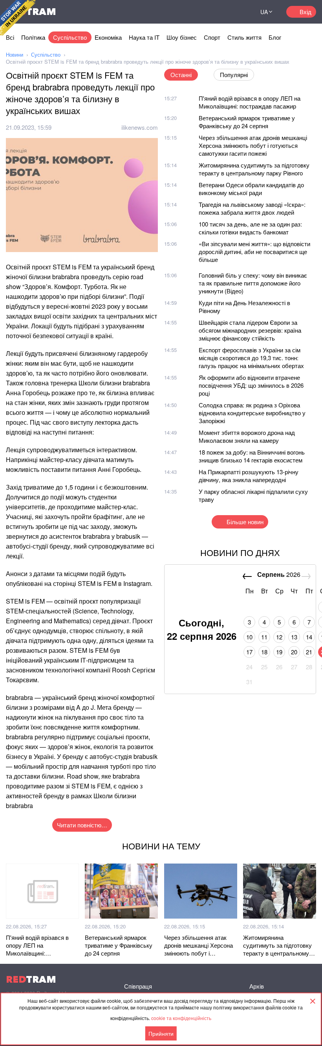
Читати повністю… (82, 825)
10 (249, 637)
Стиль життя (244, 37)
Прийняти (161, 1033)
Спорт (212, 37)
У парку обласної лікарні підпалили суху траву (253, 495)
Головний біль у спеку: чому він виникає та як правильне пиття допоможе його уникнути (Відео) (253, 283)
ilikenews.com (139, 127)
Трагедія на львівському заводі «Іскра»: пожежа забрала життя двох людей (252, 208)
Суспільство (70, 37)
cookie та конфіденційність (181, 1018)
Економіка (108, 37)
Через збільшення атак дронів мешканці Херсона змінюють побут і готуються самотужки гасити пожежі (253, 145)
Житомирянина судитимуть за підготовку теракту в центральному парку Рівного (254, 169)
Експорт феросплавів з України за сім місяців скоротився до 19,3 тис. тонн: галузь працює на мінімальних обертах (251, 358)
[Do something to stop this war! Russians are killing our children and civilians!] (17, 17)
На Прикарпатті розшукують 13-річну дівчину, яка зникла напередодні (248, 476)
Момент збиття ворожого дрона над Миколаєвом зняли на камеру (247, 436)
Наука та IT (144, 37)
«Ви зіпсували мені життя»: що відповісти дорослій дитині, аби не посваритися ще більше (254, 251)
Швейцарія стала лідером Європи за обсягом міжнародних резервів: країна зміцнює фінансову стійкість (250, 330)
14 (309, 637)
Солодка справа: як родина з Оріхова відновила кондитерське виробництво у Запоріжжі (252, 413)
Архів (256, 986)
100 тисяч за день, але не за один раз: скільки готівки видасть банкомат (250, 228)
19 (279, 652)
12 (279, 637)
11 (264, 637)
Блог (275, 37)
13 (294, 637)
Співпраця (138, 986)
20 (294, 652)
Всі (10, 37)
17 (249, 652)
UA (264, 12)
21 (309, 652)
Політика (33, 37)
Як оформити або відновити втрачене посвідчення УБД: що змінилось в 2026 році (251, 385)
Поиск (237, 12)
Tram (31, 979)
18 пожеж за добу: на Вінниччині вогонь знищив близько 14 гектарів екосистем (252, 456)
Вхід (305, 11)
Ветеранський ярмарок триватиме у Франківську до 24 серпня (247, 122)
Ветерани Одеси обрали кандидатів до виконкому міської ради (251, 188)
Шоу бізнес (181, 37)
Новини (14, 54)
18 (264, 652)
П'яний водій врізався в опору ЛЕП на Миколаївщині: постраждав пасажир (249, 102)
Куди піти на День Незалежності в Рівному (244, 306)
